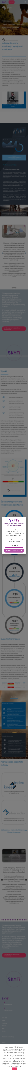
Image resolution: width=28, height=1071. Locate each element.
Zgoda (14, 1068)
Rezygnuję (15, 545)
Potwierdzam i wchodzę (13, 550)
